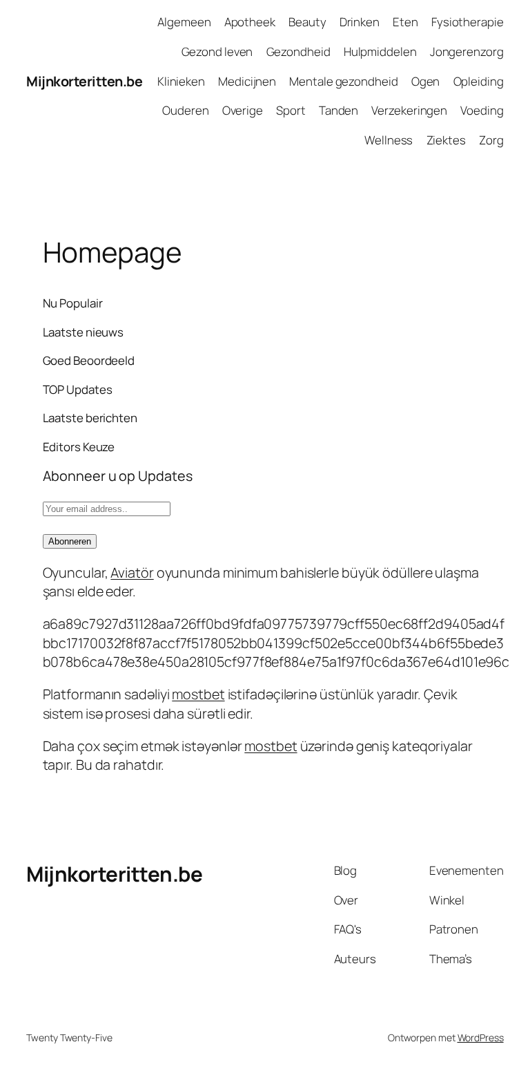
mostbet (198, 694)
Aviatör (131, 572)
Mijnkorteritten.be (84, 81)
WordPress (481, 1037)
